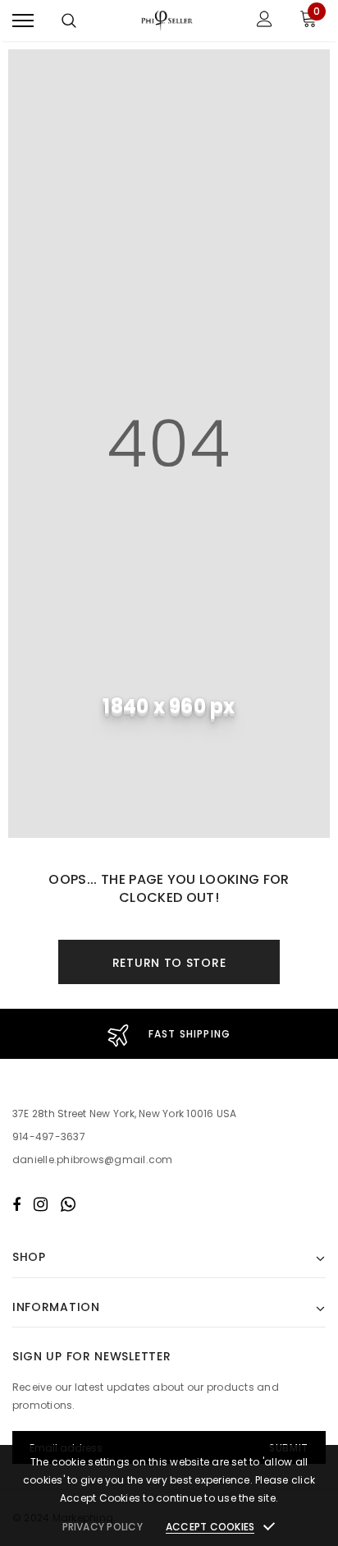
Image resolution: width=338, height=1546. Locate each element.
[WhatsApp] (68, 1204)
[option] (169, 1034)
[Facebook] (16, 1204)
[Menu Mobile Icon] (23, 21)
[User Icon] (264, 21)
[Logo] (167, 20)
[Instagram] (41, 1204)
